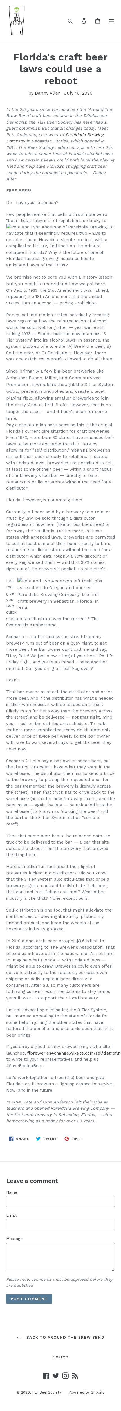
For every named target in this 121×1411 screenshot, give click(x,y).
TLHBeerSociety (46, 1392)
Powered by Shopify (86, 1392)
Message (14, 1238)
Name (11, 1192)
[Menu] (111, 20)
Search (60, 1357)
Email (11, 1215)
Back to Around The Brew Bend (64, 1337)
